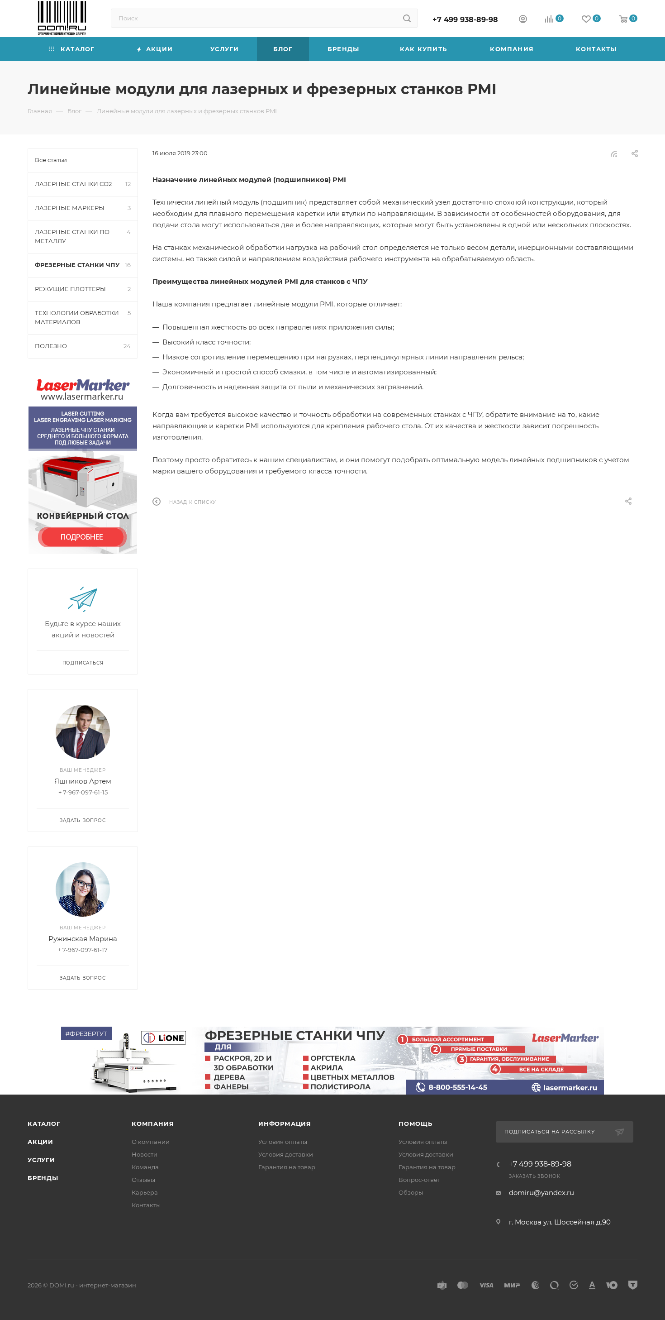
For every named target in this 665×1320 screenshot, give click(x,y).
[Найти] (407, 18)
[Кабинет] (523, 20)
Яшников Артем (82, 781)
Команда (145, 1167)
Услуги (41, 1159)
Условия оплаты (282, 1141)
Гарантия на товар (286, 1167)
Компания (153, 1123)
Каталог (44, 1123)
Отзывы (143, 1179)
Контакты (146, 1205)
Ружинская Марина (82, 938)
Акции (40, 1141)
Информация (284, 1123)
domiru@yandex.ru (541, 1192)
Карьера (145, 1192)
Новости (144, 1154)
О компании (151, 1141)
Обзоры (411, 1192)
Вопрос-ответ (419, 1179)
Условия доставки (285, 1154)
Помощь (415, 1123)
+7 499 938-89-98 (465, 19)
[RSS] (614, 153)
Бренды (43, 1177)
